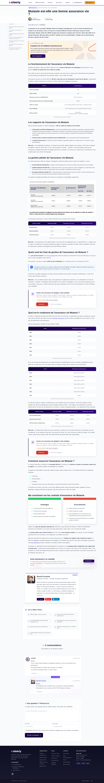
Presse (64, 759)
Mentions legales (85, 780)
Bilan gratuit (90, 2)
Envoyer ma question (33, 735)
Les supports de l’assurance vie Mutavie (15, 31)
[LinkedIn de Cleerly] (12, 774)
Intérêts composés (55, 755)
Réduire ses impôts (39, 2)
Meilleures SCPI (43, 757)
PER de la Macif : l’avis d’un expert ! (38, 614)
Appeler (41, 599)
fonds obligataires (35, 542)
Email (49, 599)
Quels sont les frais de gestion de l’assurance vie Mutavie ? (16, 38)
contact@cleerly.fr (17, 764)
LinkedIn (56, 599)
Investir (30, 2)
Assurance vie (33, 7)
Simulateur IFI (54, 758)
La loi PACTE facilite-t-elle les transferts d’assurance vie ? (39, 621)
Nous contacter (66, 764)
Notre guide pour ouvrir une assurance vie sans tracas (66, 621)
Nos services (59, 2)
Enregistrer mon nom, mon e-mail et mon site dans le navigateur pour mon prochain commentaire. (52, 730)
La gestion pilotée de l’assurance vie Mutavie (16, 34)
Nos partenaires (66, 762)
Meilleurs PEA (43, 766)
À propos (67, 2)
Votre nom (27, 723)
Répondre (34, 673)
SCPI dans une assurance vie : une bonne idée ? (66, 627)
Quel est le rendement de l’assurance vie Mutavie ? (16, 41)
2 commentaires (53, 7)
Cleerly (30, 24)
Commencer (42, 304)
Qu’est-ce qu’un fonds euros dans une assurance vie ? (65, 615)
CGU (92, 780)
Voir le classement (38, 56)
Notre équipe (66, 753)
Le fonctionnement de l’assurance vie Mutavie (16, 27)
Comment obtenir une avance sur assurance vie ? (40, 633)
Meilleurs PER (43, 759)
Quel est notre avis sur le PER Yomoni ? (39, 626)
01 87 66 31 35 (78, 2)
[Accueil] (14, 2)
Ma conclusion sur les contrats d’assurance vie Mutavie (15, 48)
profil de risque (88, 131)
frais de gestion (51, 255)
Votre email (55, 723)
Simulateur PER (54, 760)
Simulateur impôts (55, 753)
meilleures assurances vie (59, 318)
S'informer (50, 2)
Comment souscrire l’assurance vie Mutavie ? (16, 45)
